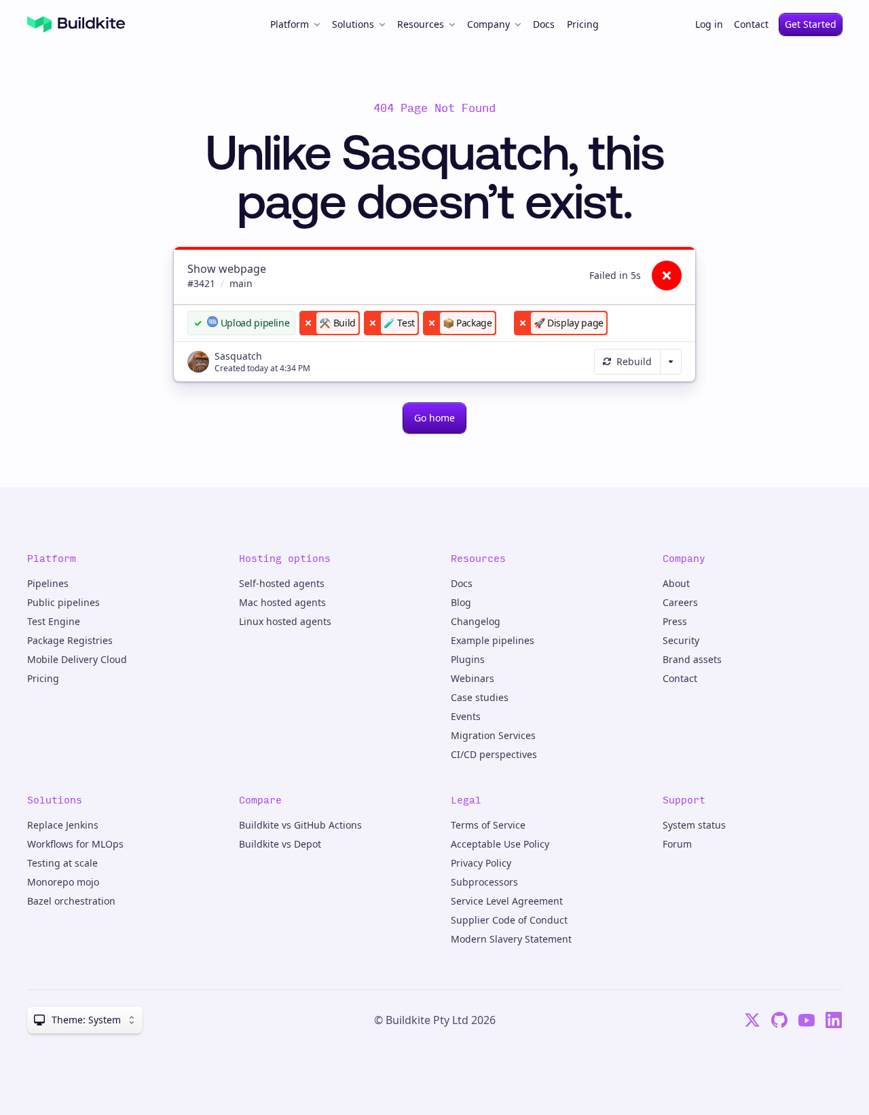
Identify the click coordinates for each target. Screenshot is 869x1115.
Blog (461, 602)
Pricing (583, 24)
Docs (544, 24)
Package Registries (70, 640)
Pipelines (48, 583)
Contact (751, 24)
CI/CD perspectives (494, 754)
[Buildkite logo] (76, 24)
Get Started (810, 24)
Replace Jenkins (62, 824)
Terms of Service (488, 824)
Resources (420, 24)
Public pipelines (63, 602)
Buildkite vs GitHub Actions (300, 824)
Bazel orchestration (71, 900)
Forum (677, 843)
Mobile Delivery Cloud (77, 659)
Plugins (468, 659)
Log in (709, 24)
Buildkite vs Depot (280, 843)
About (676, 583)
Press (675, 621)
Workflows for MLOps (75, 843)
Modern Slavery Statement (511, 938)
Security (681, 640)
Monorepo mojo (63, 881)
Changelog (475, 621)
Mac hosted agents (282, 602)
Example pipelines (492, 640)
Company (488, 24)
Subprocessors (484, 881)
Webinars (472, 678)
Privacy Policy (481, 862)
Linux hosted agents (285, 621)
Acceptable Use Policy (500, 843)
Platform (289, 24)
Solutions (353, 24)
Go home (434, 417)
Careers (680, 602)
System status (694, 824)
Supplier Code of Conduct (509, 919)
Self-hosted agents (282, 583)
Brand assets (692, 659)
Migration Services (493, 735)
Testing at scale (62, 862)
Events (466, 716)
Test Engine (53, 621)
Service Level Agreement (507, 900)
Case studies (480, 697)
